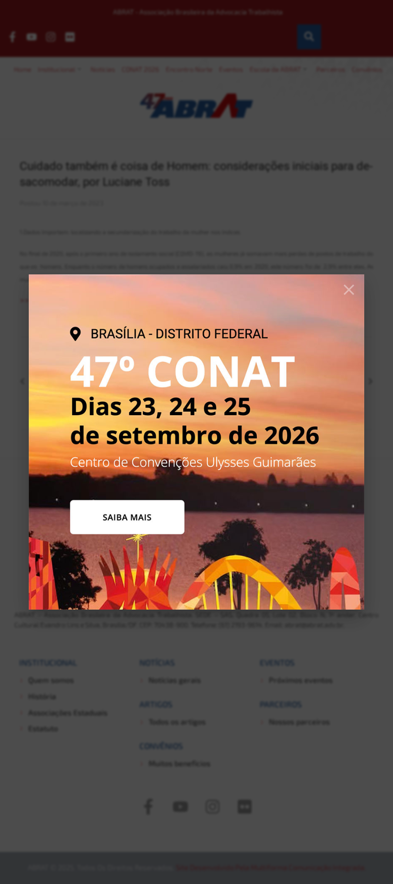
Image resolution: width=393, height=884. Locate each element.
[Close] (348, 289)
